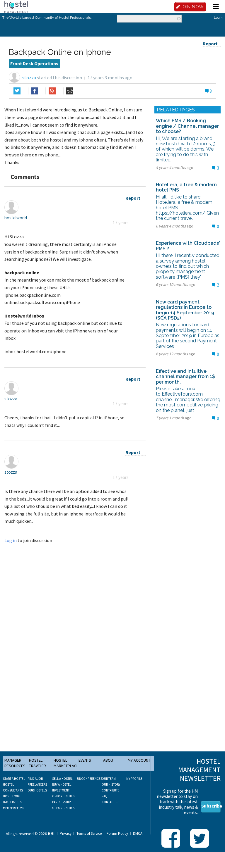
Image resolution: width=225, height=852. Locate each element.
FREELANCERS (37, 784)
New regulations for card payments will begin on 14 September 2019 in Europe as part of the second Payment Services (187, 335)
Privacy (65, 833)
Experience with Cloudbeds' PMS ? (188, 245)
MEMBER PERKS (13, 808)
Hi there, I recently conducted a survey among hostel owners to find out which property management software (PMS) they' (187, 266)
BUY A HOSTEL (61, 784)
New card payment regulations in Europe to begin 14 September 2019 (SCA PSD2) (185, 310)
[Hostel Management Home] (16, 6)
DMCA (137, 833)
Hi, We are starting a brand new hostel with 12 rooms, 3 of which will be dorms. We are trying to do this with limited (186, 149)
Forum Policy (117, 833)
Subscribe (211, 806)
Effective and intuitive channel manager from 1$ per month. (185, 376)
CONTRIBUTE (110, 790)
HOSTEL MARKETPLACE (66, 763)
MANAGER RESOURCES (14, 763)
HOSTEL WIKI (12, 796)
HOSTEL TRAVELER (37, 763)
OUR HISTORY (111, 784)
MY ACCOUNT (139, 760)
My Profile (134, 779)
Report (210, 43)
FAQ (105, 796)
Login (218, 17)
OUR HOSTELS (37, 790)
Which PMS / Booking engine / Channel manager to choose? (187, 126)
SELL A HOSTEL (62, 779)
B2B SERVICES (12, 802)
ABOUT (109, 760)
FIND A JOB (35, 779)
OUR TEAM (109, 779)
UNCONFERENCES (89, 779)
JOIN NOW (192, 6)
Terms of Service (89, 833)
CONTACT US (110, 802)
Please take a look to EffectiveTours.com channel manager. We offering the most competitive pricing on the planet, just (188, 399)
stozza (29, 77)
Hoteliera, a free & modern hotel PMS (186, 187)
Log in (10, 540)
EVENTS (85, 760)
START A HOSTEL (14, 779)
